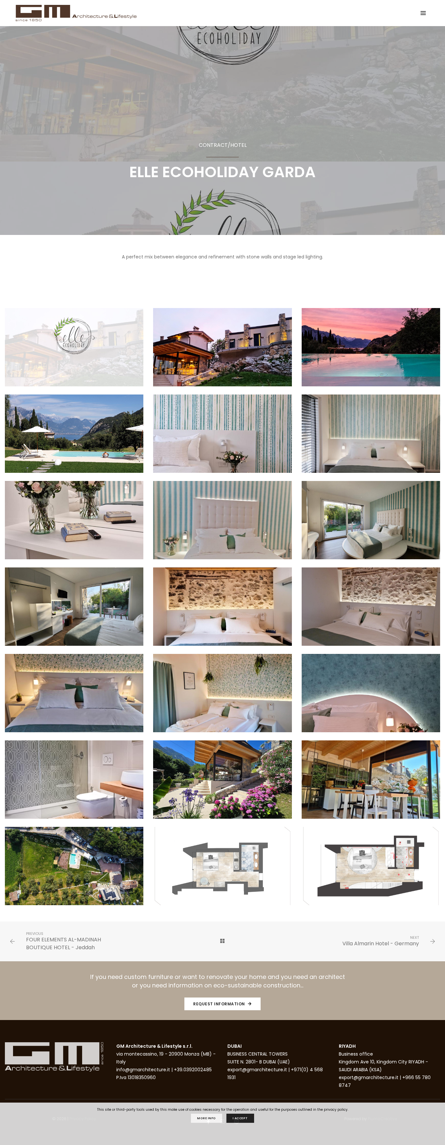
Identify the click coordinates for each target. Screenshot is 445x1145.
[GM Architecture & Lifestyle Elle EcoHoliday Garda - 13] (74, 696)
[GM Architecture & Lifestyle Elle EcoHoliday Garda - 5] (222, 437)
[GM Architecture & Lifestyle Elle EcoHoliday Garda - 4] (74, 437)
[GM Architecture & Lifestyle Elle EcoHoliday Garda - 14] (222, 696)
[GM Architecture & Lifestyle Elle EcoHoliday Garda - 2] (222, 351)
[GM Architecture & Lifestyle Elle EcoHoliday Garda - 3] (370, 351)
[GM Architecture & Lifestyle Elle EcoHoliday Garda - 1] (74, 351)
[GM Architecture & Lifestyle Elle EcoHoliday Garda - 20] (222, 869)
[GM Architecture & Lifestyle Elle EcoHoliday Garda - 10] (74, 610)
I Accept (240, 1118)
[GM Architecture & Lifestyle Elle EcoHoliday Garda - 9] (370, 524)
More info (206, 1118)
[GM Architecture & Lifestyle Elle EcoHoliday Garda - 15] (370, 696)
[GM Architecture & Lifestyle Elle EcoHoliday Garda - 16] (74, 783)
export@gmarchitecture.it (257, 1069)
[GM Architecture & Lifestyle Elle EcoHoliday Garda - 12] (370, 610)
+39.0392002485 (193, 1069)
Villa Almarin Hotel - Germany (380, 943)
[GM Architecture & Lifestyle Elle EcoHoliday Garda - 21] (370, 869)
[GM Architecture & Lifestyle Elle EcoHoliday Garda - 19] (74, 869)
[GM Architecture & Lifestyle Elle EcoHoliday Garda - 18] (370, 783)
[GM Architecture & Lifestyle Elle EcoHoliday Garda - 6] (370, 437)
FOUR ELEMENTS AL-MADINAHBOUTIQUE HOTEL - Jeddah (63, 943)
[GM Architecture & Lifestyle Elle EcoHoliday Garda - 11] (222, 610)
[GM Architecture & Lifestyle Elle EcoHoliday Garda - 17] (222, 783)
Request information (219, 1004)
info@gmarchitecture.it (143, 1069)
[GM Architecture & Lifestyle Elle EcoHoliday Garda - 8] (222, 524)
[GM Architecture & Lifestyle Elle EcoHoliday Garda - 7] (74, 524)
